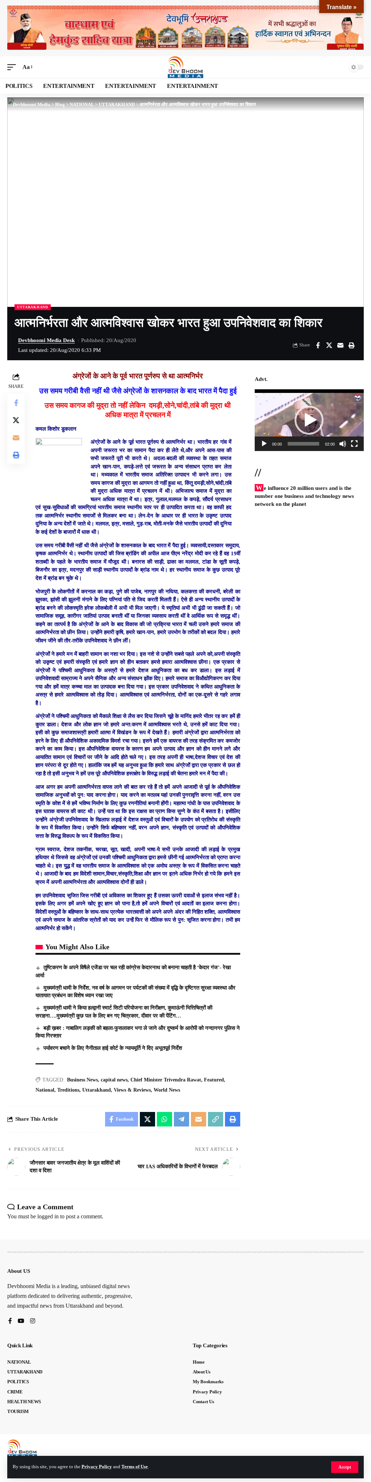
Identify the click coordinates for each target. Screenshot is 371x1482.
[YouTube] (21, 1321)
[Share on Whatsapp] (164, 1119)
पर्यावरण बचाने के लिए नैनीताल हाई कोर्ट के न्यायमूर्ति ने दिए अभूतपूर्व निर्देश (112, 1048)
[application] (309, 420)
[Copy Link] (215, 1119)
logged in (48, 1216)
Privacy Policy (97, 1466)
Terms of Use (134, 1466)
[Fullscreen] (354, 443)
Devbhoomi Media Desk (46, 340)
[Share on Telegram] (181, 1119)
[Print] (351, 345)
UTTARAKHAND (32, 307)
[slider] (303, 444)
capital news (114, 1080)
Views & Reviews (132, 1090)
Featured (214, 1080)
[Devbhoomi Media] (185, 67)
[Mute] (342, 443)
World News (167, 1090)
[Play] (264, 443)
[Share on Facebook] (318, 345)
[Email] (340, 345)
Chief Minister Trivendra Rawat (165, 1080)
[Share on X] (329, 345)
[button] (344, 1467)
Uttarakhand (96, 1090)
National (45, 1090)
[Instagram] (32, 1321)
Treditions (68, 1090)
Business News (82, 1080)
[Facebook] (10, 1321)
